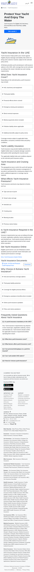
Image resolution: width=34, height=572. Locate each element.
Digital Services (8, 396)
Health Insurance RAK (14, 506)
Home (4, 7)
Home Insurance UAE (21, 550)
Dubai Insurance (8, 435)
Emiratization (21, 405)
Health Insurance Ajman (10, 505)
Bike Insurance (17, 459)
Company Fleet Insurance (10, 467)
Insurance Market (17, 435)
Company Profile (8, 395)
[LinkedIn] (12, 424)
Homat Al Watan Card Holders (11, 518)
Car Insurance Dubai (14, 470)
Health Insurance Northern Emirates (17, 503)
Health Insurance (18, 482)
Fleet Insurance (17, 465)
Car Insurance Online (15, 440)
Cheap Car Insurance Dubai (22, 449)
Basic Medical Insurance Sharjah (16, 535)
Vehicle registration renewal (23, 454)
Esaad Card (23, 518)
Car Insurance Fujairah (17, 475)
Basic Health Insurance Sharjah (16, 499)
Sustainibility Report (23, 400)
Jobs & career (21, 402)
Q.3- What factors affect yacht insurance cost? (16, 344)
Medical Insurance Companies (16, 542)
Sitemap (19, 569)
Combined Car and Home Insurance (19, 554)
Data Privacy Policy (17, 429)
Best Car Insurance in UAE (20, 452)
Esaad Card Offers (8, 520)
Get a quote (12, 31)
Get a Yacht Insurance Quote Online (11, 257)
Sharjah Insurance (13, 532)
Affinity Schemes (8, 409)
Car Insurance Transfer (10, 450)
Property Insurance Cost (10, 559)
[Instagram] (15, 424)
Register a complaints (23, 395)
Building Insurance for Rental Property (18, 557)
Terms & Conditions (9, 569)
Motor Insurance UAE (9, 454)
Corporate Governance (24, 398)
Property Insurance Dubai (10, 556)
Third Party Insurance (15, 443)
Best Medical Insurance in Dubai (15, 528)
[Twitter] (14, 424)
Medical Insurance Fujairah (15, 539)
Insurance (12, 433)
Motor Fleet (25, 465)
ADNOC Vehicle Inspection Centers (13, 456)
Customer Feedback (23, 396)
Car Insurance (16, 438)
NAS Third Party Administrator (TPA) (13, 491)
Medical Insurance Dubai (10, 485)
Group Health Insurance (20, 484)
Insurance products (9, 398)
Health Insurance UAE (19, 492)
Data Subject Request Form (19, 430)
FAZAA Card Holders (9, 516)
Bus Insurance (8, 465)
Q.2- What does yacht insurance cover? (14, 339)
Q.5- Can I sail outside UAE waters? (13, 356)
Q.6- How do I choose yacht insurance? (14, 360)
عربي (27, 3)
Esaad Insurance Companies (21, 520)
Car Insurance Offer (21, 515)
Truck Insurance (26, 464)
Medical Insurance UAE (21, 523)
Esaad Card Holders (20, 516)
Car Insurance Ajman (13, 474)
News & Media (7, 407)
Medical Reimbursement (16, 487)
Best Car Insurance (21, 447)
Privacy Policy (26, 569)
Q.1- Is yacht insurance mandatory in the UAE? (17, 321)
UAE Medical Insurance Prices (11, 525)
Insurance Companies (22, 433)
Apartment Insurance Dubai (18, 561)
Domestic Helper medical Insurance (19, 489)
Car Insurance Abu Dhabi (15, 472)
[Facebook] (10, 424)
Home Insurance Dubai (20, 549)
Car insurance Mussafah (10, 479)
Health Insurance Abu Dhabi (16, 496)
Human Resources (23, 403)
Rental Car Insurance (23, 467)
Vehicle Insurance (14, 442)
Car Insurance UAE (23, 477)
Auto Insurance (17, 445)
